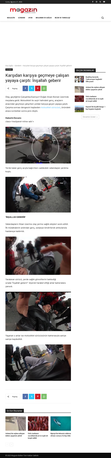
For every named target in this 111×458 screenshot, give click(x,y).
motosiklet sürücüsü (50, 107)
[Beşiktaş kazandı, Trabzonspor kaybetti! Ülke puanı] (79, 79)
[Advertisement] (74, 10)
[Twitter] (100, 2)
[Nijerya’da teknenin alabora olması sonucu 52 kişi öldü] (60, 423)
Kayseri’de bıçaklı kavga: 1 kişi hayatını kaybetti (95, 108)
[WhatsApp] (44, 88)
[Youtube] (104, 2)
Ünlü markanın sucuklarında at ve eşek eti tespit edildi (38, 436)
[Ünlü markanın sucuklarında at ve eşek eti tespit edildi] (38, 423)
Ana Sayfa (9, 65)
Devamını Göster (89, 117)
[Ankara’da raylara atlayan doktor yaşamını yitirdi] (15, 423)
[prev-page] (7, 444)
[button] (102, 18)
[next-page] (11, 444)
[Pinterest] (37, 88)
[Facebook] (92, 2)
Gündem (18, 65)
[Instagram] (96, 2)
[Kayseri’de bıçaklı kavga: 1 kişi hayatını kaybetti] (79, 109)
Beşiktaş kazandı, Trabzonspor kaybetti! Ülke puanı (94, 79)
